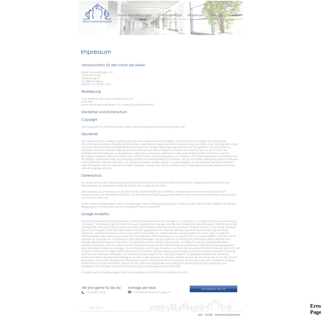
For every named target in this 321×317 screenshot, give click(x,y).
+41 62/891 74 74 (101, 84)
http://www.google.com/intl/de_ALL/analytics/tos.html (154, 272)
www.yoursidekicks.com (119, 98)
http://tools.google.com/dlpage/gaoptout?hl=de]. (150, 266)
